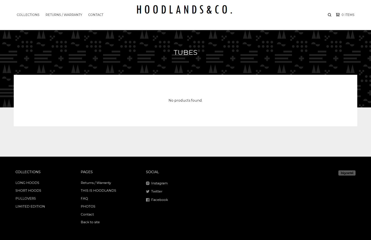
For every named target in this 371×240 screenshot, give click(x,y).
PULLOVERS (25, 198)
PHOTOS (88, 206)
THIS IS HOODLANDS (98, 190)
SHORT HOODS (28, 190)
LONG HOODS (27, 183)
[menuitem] (28, 15)
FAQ (84, 198)
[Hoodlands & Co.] (185, 15)
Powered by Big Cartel (347, 173)
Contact (95, 15)
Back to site (90, 222)
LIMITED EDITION (30, 206)
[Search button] (329, 14)
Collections (28, 15)
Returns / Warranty (64, 15)
